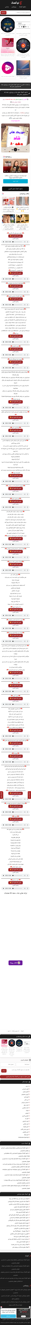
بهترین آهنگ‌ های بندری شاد (21, 1237)
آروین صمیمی (25, 1094)
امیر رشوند (26, 1127)
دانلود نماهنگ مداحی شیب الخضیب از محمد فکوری (15, 1319)
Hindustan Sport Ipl (23, 1137)
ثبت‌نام (8, 1316)
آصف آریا (26, 1097)
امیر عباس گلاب (25, 1129)
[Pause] (5, 171)
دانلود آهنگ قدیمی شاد (22, 1212)
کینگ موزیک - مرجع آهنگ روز (21, 1231)
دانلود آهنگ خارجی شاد (23, 1242)
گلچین (22, 85)
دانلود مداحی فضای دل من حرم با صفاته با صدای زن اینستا (15, 1323)
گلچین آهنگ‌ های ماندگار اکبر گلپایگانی (18, 1220)
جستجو (3, 13)
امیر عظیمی (26, 1132)
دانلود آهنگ (22, 7)
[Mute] (7, 171)
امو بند (27, 1119)
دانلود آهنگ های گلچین (15, 189)
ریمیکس (14, 7)
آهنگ (22, 1031)
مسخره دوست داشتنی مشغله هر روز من (18, 1239)
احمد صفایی (25, 1108)
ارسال (3, 1071)
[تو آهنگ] (15, 3)
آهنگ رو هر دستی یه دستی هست (20, 1245)
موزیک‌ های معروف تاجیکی (22, 1223)
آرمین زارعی (26, 1092)
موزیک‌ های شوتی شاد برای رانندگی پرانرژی (18, 1226)
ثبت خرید (15, 181)
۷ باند (27, 1086)
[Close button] (30, 1307)
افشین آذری (25, 1116)
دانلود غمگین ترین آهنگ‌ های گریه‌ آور (19, 1215)
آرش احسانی (25, 1089)
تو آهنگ (27, 85)
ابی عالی (26, 1100)
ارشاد (27, 1111)
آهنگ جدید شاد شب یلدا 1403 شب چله (19, 1199)
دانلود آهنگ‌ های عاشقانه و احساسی (19, 1218)
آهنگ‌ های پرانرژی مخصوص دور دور (19, 1210)
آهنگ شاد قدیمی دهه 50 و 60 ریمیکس (18, 1202)
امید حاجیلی (26, 1121)
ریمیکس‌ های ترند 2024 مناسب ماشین (19, 1204)
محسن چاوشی (11, 486)
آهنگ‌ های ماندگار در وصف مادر (20, 1247)
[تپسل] (4, 157)
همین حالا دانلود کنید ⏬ (15, 236)
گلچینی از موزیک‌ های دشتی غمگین (19, 1234)
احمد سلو (26, 1105)
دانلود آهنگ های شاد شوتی (21, 1207)
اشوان (27, 1113)
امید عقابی (26, 1124)
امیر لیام (26, 1135)
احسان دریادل (25, 1103)
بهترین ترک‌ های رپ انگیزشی (21, 1228)
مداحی (7, 7)
